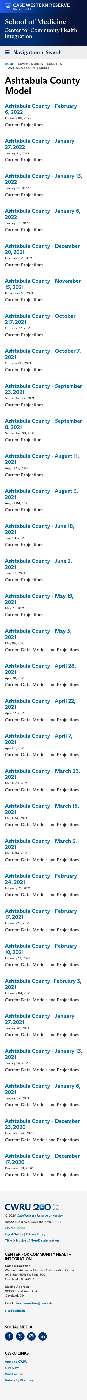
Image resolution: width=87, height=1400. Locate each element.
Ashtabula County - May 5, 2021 (38, 634)
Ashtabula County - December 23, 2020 (42, 1124)
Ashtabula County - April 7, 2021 (38, 738)
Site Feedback (15, 1311)
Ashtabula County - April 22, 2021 (40, 704)
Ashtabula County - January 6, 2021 (42, 1089)
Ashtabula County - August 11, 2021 (42, 459)
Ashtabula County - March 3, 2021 (41, 844)
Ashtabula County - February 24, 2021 (41, 878)
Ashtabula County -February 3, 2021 (43, 984)
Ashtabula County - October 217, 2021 (40, 319)
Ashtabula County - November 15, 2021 (43, 283)
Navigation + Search (32, 54)
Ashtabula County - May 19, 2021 (39, 599)
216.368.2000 (15, 1228)
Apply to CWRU (16, 1362)
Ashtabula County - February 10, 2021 (41, 948)
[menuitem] (43, 1361)
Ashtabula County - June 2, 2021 (38, 564)
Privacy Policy (35, 1234)
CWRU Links (17, 1353)
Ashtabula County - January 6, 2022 (42, 213)
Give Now (12, 1368)
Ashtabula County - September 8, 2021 (43, 424)
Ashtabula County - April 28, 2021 (40, 668)
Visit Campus (14, 1374)
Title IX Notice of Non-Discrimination (32, 1240)
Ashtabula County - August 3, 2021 (41, 494)
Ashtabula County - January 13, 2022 (43, 179)
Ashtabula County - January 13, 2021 (43, 1054)
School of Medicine (36, 21)
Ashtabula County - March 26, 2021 (42, 774)
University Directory (19, 1380)
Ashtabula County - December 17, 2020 (42, 1159)
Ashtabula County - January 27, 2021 (40, 1018)
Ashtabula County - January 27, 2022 (40, 143)
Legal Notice (14, 1234)
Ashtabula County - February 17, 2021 (41, 914)
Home (9, 64)
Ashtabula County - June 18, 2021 (39, 529)
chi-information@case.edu (34, 1303)
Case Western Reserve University (40, 1216)
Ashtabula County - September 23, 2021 (43, 389)
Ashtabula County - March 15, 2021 (42, 808)
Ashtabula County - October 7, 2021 (43, 354)
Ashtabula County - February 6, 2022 (41, 109)
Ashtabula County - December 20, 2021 (42, 249)
